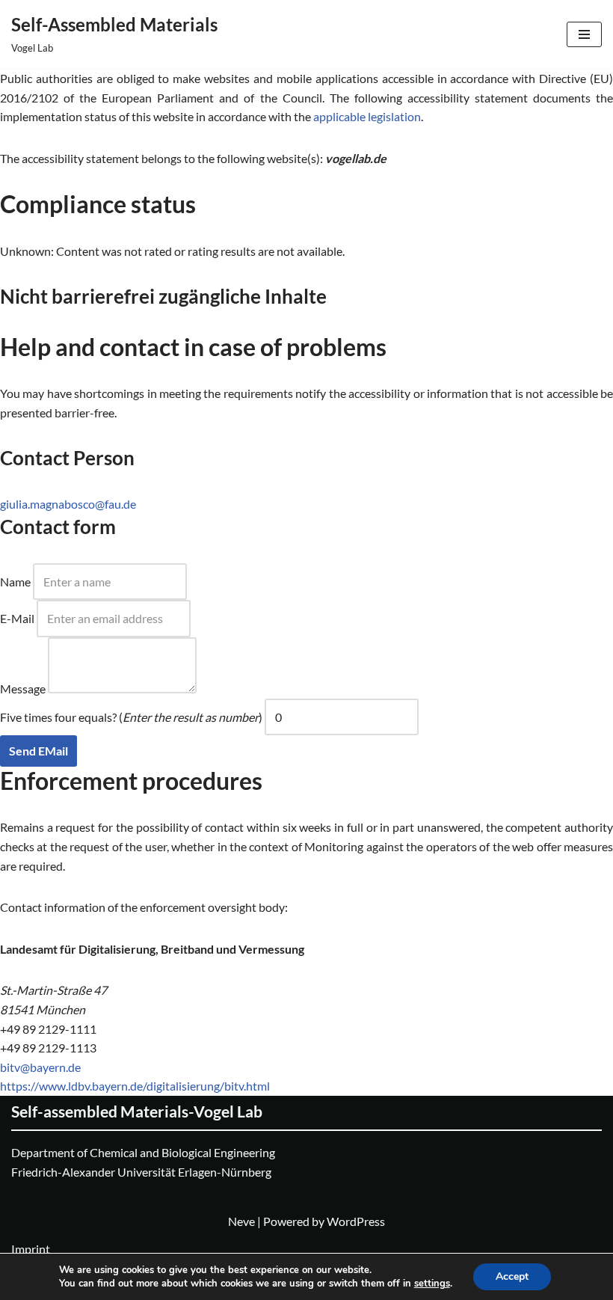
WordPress (356, 1221)
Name (15, 581)
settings (432, 1283)
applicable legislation (367, 116)
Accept (512, 1276)
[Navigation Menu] (584, 34)
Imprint (30, 1249)
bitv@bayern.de (40, 1067)
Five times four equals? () (131, 717)
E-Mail (17, 618)
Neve (241, 1221)
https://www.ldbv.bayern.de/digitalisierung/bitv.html (135, 1086)
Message (23, 688)
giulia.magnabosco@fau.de (68, 504)
